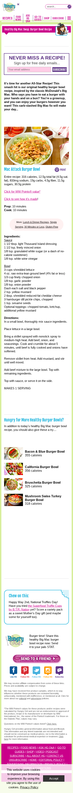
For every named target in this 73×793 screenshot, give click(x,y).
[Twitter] (43, 46)
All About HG (36, 755)
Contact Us (55, 755)
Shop (46, 18)
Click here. (52, 724)
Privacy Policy (29, 787)
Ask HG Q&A (28, 18)
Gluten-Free (52, 227)
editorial (22, 698)
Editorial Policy (51, 759)
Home (33, 759)
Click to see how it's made (20, 199)
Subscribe (58, 18)
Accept (53, 778)
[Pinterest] (30, 46)
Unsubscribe (18, 759)
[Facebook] (16, 46)
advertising (36, 698)
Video (40, 751)
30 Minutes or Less (34, 227)
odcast (53, 751)
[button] (36, 659)
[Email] (57, 46)
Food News (18, 18)
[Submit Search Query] (69, 6)
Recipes (7, 18)
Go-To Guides (37, 18)
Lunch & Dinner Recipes (36, 222)
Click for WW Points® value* (22, 191)
